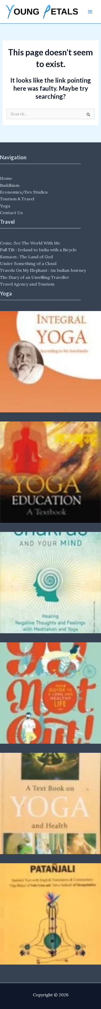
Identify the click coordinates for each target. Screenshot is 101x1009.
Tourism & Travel (17, 198)
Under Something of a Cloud (28, 263)
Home (6, 178)
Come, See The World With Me (30, 243)
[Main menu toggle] (90, 11)
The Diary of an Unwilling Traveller (34, 277)
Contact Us (11, 212)
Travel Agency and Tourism (27, 284)
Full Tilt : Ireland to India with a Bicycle (38, 249)
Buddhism (9, 185)
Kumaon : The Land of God (26, 256)
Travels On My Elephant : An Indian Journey (43, 270)
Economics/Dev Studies (24, 192)
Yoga (5, 205)
